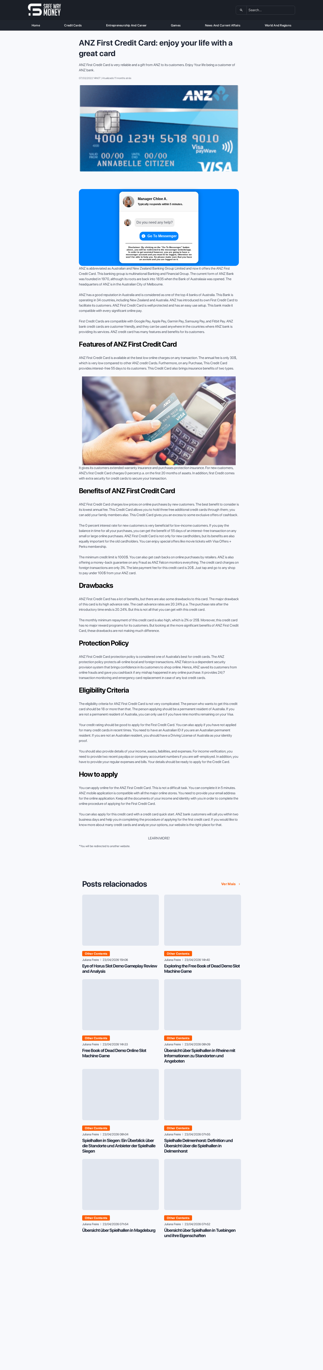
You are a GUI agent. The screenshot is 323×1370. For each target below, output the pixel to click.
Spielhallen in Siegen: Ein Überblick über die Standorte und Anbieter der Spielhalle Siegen (118, 1146)
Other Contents (96, 954)
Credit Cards (73, 25)
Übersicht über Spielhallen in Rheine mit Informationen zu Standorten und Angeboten (199, 1056)
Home (36, 25)
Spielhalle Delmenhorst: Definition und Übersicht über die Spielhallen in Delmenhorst (198, 1146)
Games (176, 25)
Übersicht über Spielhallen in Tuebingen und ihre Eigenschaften (200, 1233)
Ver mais (228, 884)
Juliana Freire (90, 960)
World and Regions (278, 25)
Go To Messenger (162, 236)
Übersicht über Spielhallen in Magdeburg (118, 1230)
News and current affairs (223, 25)
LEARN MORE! (159, 838)
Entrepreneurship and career (126, 25)
